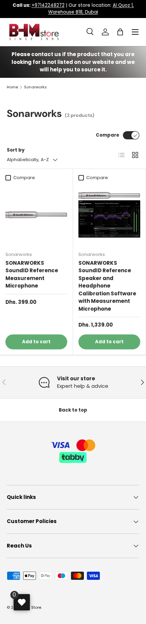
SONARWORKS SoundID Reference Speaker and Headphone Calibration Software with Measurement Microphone (107, 285)
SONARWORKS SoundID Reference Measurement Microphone (31, 274)
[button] (120, 31)
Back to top (73, 410)
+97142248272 (48, 5)
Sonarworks (35, 87)
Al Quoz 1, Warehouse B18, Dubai (91, 8)
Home (12, 87)
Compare (107, 135)
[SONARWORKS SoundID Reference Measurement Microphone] (36, 215)
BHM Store (31, 607)
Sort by (15, 150)
